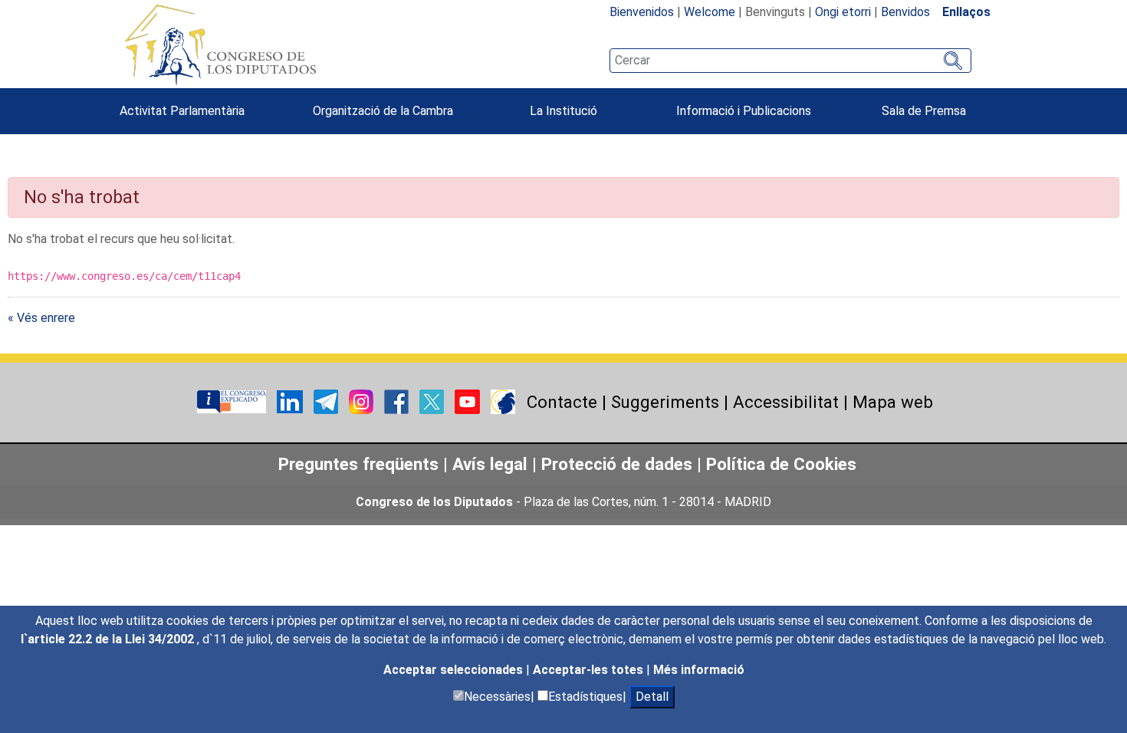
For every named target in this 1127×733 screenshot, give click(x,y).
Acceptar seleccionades (454, 669)
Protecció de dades (616, 464)
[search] (790, 60)
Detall (652, 696)
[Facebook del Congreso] (398, 401)
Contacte (562, 402)
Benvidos (905, 12)
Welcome (709, 12)
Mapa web (893, 402)
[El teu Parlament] (233, 401)
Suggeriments (665, 402)
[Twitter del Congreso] (433, 401)
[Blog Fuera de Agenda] (503, 401)
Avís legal (489, 464)
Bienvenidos (642, 12)
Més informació (698, 669)
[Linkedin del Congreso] (291, 401)
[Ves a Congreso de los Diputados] (220, 44)
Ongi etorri (843, 12)
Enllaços (966, 12)
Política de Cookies (781, 464)
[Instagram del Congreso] (362, 401)
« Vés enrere (41, 318)
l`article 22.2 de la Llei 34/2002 (109, 639)
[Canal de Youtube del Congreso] (469, 401)
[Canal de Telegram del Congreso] (327, 401)
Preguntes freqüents (358, 464)
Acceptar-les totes (589, 669)
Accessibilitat (786, 402)
